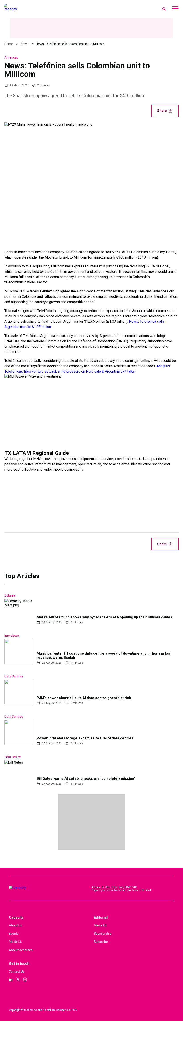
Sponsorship (102, 933)
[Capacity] (21, 9)
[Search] (164, 9)
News (24, 44)
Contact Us (16, 971)
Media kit (100, 925)
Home (8, 44)
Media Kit (15, 942)
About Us (15, 925)
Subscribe (101, 942)
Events (14, 933)
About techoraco (21, 950)
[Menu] (175, 8)
